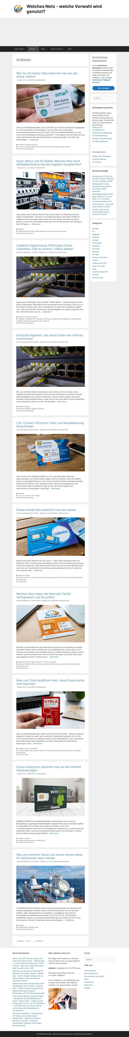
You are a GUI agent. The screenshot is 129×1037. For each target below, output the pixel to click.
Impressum (88, 985)
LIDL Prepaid (36, 495)
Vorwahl (95, 275)
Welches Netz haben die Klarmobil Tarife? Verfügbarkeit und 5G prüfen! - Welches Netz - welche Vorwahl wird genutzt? (28, 986)
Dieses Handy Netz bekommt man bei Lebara (46, 510)
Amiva (20, 147)
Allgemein (96, 234)
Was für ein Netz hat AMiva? (46, 147)
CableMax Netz (76, 319)
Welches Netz (20, 752)
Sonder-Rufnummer (99, 257)
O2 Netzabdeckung (99, 136)
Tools (69, 49)
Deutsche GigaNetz (24, 408)
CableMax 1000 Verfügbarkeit (61, 319)
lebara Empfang (45, 577)
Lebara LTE (54, 577)
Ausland (95, 240)
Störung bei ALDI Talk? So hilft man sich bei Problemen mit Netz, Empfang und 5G (103, 178)
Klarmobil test (20, 666)
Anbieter (32, 49)
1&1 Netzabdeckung (99, 141)
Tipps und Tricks (56, 49)
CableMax (21, 319)
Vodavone (46, 321)
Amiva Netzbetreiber (29, 147)
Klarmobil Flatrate (64, 664)
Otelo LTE (43, 750)
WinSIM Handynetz (30, 840)
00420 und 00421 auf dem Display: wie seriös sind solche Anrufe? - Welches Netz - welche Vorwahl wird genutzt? (29, 961)
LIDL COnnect (26, 495)
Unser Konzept (89, 971)
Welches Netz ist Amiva (62, 147)
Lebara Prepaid (64, 577)
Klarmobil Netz (75, 664)
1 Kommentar (22, 581)
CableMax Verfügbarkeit (24, 321)
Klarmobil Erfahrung (38, 664)
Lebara (20, 577)
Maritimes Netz (33, 927)
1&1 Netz (95, 229)
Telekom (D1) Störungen (101, 156)
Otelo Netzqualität (74, 750)
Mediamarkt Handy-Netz (26, 231)
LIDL (19, 495)
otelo (31, 750)
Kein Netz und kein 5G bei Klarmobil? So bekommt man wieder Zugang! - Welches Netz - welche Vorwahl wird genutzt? (28, 973)
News (86, 979)
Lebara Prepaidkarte (75, 577)
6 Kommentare (23, 668)
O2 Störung (96, 162)
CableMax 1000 (31, 319)
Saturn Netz (62, 231)
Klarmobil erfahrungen (52, 664)
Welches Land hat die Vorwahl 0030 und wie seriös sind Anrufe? (101, 212)
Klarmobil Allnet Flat (24, 664)
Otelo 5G (36, 750)
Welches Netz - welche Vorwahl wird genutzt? (64, 9)
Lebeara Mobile (21, 579)
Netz (27, 666)
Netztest (95, 252)
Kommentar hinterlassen (26, 149)
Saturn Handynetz (52, 231)
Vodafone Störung (99, 159)
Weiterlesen (33, 140)
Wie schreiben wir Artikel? (94, 976)
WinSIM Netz (41, 840)
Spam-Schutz (19, 49)
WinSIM (20, 840)
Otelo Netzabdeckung (61, 750)
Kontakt (87, 988)
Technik (95, 260)
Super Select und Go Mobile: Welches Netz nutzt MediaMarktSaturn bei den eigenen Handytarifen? (48, 162)
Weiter (40, 941)
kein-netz (96, 249)
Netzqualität (25, 750)
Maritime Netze (23, 927)
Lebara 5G (27, 577)
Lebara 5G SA (35, 577)
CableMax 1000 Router (43, 319)
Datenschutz (89, 982)
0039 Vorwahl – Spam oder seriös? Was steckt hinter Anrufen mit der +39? (28, 965)
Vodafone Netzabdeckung (102, 133)
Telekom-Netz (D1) (37, 662)
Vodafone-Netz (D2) (30, 144)
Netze (43, 49)
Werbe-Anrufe (97, 278)
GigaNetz (34, 408)
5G (19, 750)
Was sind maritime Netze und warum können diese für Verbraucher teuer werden (49, 856)
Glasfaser (27, 406)
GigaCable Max (37, 321)
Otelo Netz (50, 750)
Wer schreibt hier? (91, 973)
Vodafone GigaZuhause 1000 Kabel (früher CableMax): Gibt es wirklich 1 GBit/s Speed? (44, 247)
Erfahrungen (97, 243)
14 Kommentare (23, 754)
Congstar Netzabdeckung (102, 139)
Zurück (20, 941)
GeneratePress (87, 1034)
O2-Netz (27, 575)
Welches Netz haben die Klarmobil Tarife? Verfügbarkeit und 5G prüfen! (43, 595)
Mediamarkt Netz (40, 231)
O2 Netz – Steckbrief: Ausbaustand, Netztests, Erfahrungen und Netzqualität (27, 1023)
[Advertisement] (64, 32)
